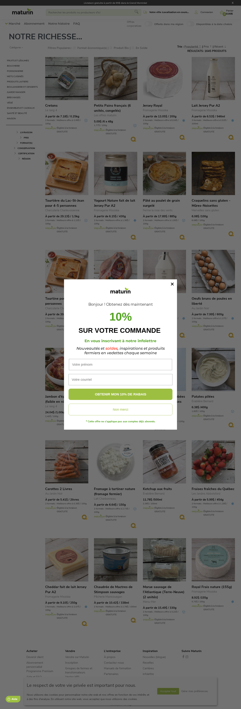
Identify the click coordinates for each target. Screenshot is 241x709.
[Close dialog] (172, 284)
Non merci (120, 409)
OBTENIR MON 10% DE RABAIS (120, 394)
